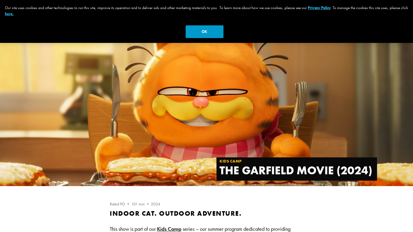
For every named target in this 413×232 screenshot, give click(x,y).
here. (9, 13)
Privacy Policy (319, 7)
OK (204, 31)
